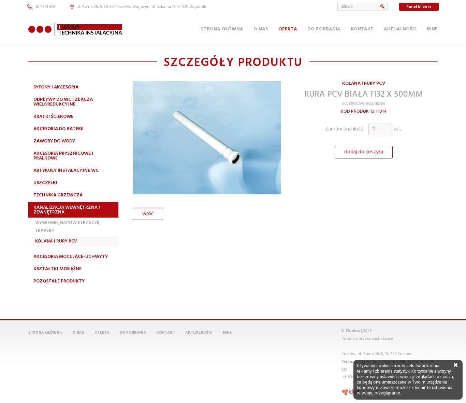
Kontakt (362, 29)
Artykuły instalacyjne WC (66, 171)
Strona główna (222, 29)
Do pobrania (323, 29)
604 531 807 (45, 6)
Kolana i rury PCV (56, 241)
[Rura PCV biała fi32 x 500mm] (207, 140)
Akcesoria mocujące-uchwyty (70, 257)
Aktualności (400, 29)
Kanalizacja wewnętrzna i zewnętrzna (66, 210)
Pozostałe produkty (59, 281)
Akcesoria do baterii (58, 129)
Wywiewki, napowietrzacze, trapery (67, 226)
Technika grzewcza (58, 195)
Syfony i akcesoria (55, 87)
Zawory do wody (54, 141)
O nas (260, 29)
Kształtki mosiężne (57, 269)
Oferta (287, 29)
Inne (432, 29)
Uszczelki (45, 183)
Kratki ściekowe (53, 117)
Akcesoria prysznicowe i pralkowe (63, 156)
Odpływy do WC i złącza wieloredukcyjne (63, 102)
